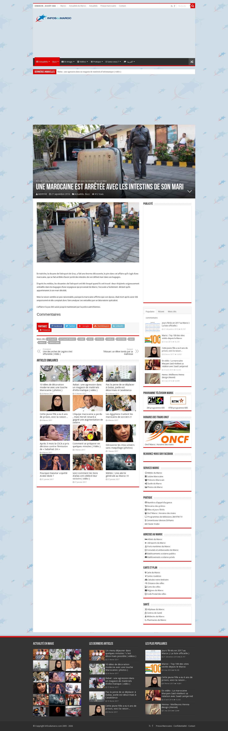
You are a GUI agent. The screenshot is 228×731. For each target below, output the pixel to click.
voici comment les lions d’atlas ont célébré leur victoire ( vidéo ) (85, 476)
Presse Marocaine (164, 726)
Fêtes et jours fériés (156, 510)
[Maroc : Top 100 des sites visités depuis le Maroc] (152, 339)
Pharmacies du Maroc (156, 620)
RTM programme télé (178, 408)
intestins (121, 339)
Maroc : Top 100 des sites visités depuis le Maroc (175, 665)
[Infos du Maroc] (53, 17)
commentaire (152, 318)
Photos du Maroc (155, 487)
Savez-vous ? (113, 62)
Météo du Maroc (154, 473)
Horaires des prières (156, 506)
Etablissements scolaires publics (161, 553)
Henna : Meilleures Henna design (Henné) (175, 706)
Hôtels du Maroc (154, 539)
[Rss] (172, 6)
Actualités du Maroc (77, 6)
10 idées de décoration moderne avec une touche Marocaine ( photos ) (53, 387)
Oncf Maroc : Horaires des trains (159, 444)
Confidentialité (180, 726)
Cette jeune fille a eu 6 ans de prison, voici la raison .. (54, 415)
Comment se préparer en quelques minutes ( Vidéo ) (87, 445)
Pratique (97, 62)
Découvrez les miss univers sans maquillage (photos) (120, 446)
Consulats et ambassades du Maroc (162, 550)
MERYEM (42, 194)
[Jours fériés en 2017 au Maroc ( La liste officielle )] (152, 327)
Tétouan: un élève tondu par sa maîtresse (118, 351)
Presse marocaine (108, 6)
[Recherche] (192, 6)
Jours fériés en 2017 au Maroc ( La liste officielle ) (175, 652)
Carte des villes (153, 587)
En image (68, 62)
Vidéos (83, 62)
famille (110, 339)
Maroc (63, 6)
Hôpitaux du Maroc (155, 609)
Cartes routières (153, 576)
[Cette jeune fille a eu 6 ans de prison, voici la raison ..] (152, 352)
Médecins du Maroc (155, 616)
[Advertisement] (136, 33)
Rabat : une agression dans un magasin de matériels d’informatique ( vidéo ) (87, 387)
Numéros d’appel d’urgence (159, 502)
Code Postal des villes (156, 594)
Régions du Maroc (155, 590)
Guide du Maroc (154, 483)
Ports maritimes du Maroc (158, 546)
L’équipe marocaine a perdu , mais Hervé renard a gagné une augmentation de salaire (88, 418)
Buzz (54, 62)
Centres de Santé (154, 613)
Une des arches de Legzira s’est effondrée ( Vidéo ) (57, 351)
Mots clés (172, 311)
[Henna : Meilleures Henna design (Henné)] (152, 378)
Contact (122, 6)
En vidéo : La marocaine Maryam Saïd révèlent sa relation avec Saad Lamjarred (175, 364)
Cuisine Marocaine (154, 476)
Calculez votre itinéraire (157, 580)
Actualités (93, 6)
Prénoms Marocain (155, 480)
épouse (100, 339)
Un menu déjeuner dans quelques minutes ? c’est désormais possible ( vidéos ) (120, 653)
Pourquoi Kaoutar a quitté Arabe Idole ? (53, 474)
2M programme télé (156, 408)
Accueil (39, 181)
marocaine (54, 343)
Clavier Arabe (153, 524)
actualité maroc (67, 339)
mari (132, 339)
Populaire (150, 311)
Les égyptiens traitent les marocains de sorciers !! (119, 415)
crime (81, 339)
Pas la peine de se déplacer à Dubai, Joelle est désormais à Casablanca (87, 71)
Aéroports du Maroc (156, 543)
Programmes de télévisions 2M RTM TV (164, 517)
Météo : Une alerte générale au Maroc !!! (117, 474)
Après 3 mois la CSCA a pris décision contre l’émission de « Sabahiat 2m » (54, 446)
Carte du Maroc (153, 572)
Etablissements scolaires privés (161, 557)
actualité (52, 339)
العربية (130, 62)
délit (90, 339)
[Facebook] (174, 6)
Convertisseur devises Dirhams (160, 520)
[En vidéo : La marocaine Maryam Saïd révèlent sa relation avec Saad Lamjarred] (152, 364)
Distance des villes (156, 583)
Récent (161, 311)
